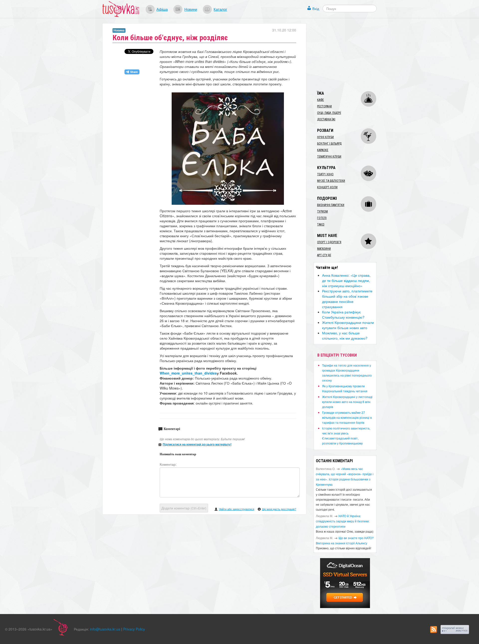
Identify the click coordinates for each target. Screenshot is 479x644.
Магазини (324, 248)
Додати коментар (183, 507)
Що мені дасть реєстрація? (279, 509)
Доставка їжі (326, 119)
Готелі (322, 218)
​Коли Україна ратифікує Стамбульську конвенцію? (343, 314)
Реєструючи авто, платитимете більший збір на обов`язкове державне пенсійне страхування (347, 298)
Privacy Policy (134, 629)
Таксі (320, 224)
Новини (190, 9)
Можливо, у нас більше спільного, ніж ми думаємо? (344, 335)
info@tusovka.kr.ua (105, 629)
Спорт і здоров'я (329, 242)
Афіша (162, 9)
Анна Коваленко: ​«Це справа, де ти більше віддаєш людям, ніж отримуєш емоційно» (346, 280)
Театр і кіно (325, 174)
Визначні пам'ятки (330, 205)
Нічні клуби (325, 137)
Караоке (322, 150)
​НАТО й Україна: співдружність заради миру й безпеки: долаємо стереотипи (342, 521)
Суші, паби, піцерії (329, 113)
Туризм (322, 211)
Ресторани (324, 106)
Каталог (220, 9)
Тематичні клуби (329, 156)
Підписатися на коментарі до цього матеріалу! (197, 444)
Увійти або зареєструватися (236, 509)
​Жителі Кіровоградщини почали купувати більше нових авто (348, 325)
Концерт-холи (327, 187)
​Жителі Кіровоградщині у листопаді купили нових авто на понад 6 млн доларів (347, 402)
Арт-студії (324, 255)
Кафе (320, 100)
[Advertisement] (350, 54)
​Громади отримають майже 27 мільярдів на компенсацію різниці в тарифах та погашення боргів (347, 417)
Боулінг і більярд (329, 143)
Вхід (315, 8)
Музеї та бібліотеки (331, 181)
